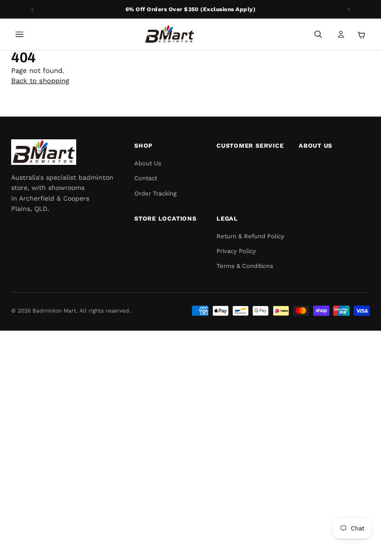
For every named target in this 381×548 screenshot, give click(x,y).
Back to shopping (40, 81)
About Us (147, 163)
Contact (145, 178)
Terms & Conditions (245, 265)
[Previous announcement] (32, 9)
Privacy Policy (236, 251)
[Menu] (19, 34)
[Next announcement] (348, 9)
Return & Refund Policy (250, 236)
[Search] (318, 34)
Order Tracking (155, 193)
